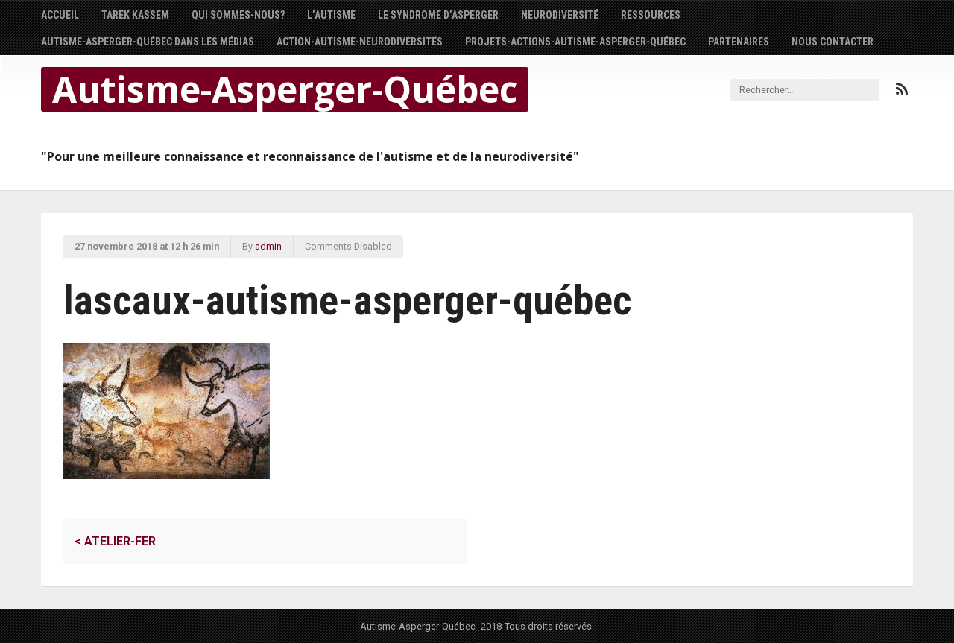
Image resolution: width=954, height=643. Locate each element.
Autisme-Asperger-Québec (284, 89)
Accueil (60, 15)
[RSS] (902, 89)
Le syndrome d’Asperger (438, 15)
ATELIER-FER (115, 541)
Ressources (650, 15)
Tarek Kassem (135, 15)
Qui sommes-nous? (238, 15)
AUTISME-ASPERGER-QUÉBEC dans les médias (147, 42)
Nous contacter (833, 42)
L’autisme (331, 15)
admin (268, 246)
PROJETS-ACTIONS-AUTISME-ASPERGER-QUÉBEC (575, 42)
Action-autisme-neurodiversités (360, 42)
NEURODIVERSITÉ (559, 15)
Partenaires (738, 42)
